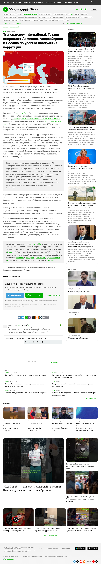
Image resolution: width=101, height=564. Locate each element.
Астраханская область (45, 14)
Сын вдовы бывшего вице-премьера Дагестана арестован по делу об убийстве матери (74, 376)
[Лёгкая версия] (91, 2)
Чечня (41, 20)
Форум (46, 2)
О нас (40, 548)
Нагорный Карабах (58, 17)
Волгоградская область (60, 14)
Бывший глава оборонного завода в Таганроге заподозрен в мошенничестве (74, 393)
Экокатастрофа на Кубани (73, 23)
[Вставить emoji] (43, 342)
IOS (39, 244)
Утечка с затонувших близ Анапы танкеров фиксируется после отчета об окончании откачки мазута (86, 428)
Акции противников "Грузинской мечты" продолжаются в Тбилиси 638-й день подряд (81, 51)
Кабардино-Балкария (10, 17)
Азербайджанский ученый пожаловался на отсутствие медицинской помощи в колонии (62, 427)
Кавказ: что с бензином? (13, 23)
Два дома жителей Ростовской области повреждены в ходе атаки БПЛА (72, 385)
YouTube (50, 260)
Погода (76, 2)
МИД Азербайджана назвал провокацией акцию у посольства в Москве (81, 88)
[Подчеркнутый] (34, 342)
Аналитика (26, 2)
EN (97, 2)
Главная (5, 27)
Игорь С (19, 325)
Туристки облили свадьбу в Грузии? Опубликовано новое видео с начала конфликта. (80, 498)
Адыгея (19, 14)
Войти (94, 9)
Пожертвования (65, 548)
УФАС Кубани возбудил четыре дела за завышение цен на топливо (81, 128)
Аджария (12, 14)
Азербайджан (27, 14)
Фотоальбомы (67, 2)
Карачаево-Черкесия (31, 17)
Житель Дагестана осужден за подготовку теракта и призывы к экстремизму (24, 385)
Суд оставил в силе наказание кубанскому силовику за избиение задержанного (36, 427)
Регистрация (31, 361)
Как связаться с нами (52, 548)
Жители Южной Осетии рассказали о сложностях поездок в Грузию (82, 204)
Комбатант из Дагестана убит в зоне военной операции (26, 392)
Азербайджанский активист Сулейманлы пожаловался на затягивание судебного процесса (80, 244)
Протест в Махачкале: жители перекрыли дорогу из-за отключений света (80, 466)
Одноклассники (53, 258)
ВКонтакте (40, 258)
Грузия (70, 14)
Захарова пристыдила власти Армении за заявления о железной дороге (81, 168)
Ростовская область (86, 17)
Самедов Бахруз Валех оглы (79, 291)
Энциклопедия (37, 2)
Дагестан (76, 14)
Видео (59, 2)
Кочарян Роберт (74, 315)
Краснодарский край (45, 17)
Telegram (10, 252)
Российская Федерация (72, 17)
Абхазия (6, 14)
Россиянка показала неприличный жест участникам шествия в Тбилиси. (82, 529)
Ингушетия (84, 14)
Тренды (18, 2)
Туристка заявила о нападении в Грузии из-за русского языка (47, 529)
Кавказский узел (22, 113)
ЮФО (67, 20)
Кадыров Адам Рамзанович (78, 338)
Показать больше (50, 536)
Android (33, 244)
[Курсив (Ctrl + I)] (30, 342)
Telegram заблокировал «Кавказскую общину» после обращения (17, 529)
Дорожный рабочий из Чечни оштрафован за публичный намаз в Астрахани (12, 427)
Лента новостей (14, 27)
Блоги (53, 2)
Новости (6, 2)
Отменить (54, 362)
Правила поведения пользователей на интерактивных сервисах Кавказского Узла (44, 556)
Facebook (20, 258)
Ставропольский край (31, 20)
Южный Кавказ (59, 20)
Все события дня (92, 398)
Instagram (30, 258)
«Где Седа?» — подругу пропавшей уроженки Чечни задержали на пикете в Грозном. (32, 488)
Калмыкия (21, 17)
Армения (34, 14)
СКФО (22, 20)
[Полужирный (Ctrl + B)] (26, 342)
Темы (12, 2)
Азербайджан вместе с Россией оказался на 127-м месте (36, 119)
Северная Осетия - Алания (11, 20)
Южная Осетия (49, 20)
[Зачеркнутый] (38, 342)
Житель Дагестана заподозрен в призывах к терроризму (26, 375)
